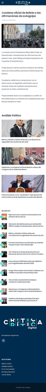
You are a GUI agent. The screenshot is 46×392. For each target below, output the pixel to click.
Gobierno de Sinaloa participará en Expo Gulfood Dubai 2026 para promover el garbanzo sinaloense (24, 300)
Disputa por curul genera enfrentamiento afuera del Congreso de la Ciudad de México (21, 168)
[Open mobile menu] (3, 3)
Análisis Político (7, 366)
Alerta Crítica (6, 364)
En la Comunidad (8, 369)
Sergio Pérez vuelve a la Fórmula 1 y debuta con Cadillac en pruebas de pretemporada (26, 272)
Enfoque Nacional (8, 372)
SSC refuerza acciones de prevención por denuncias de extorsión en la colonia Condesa (26, 253)
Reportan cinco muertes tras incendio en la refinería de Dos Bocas (25, 216)
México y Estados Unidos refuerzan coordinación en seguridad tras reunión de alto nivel (21, 141)
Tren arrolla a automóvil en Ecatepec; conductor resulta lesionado (23, 281)
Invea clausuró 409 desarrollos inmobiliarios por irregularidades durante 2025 (25, 262)
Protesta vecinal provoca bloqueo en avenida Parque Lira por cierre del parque (26, 244)
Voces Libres (6, 375)
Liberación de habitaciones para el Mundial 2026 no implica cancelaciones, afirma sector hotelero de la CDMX (26, 225)
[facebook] (3, 340)
